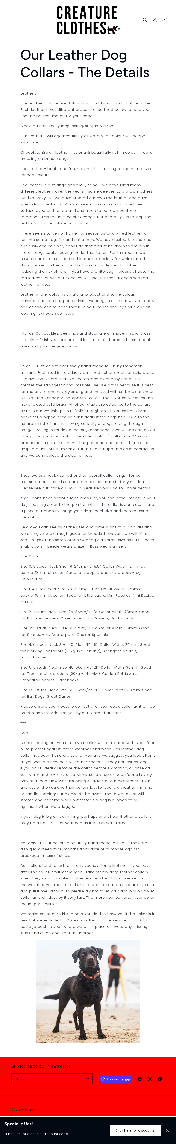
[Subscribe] (87, 1078)
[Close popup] (167, 1130)
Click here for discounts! (135, 1130)
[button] (9, 20)
